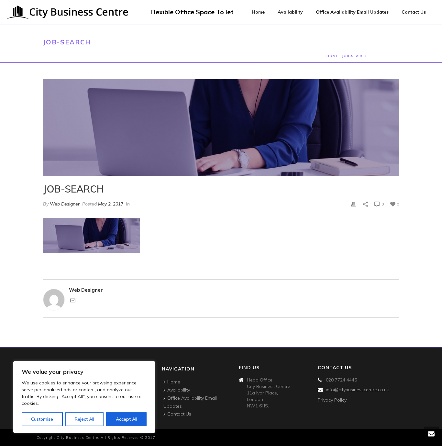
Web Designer (65, 204)
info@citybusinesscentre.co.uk (357, 390)
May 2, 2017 (110, 204)
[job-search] (221, 127)
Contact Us (414, 12)
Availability (290, 12)
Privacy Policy (332, 400)
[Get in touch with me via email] (72, 301)
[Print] (353, 204)
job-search (354, 56)
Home (258, 12)
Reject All (84, 419)
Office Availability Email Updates (352, 12)
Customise (42, 419)
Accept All (126, 419)
